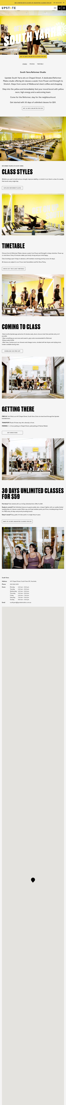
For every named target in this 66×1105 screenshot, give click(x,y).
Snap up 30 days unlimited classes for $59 (17, 521)
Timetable (40, 64)
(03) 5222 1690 (14, 584)
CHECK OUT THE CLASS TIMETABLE (13, 268)
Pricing (32, 64)
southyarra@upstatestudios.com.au (20, 602)
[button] (33, 880)
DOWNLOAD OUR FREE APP (12, 351)
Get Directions (12, 432)
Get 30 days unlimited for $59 (33, 108)
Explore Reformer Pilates (12, 188)
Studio (25, 64)
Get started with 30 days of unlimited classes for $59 (33, 2)
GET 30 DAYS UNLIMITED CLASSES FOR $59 (33, 56)
